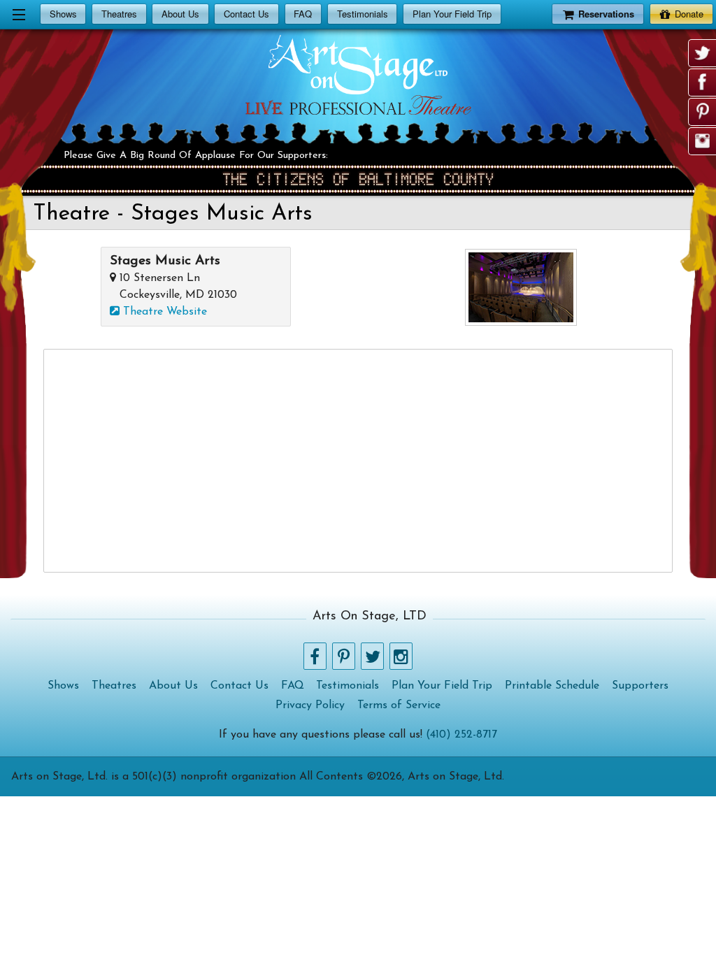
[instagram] (703, 141)
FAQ (303, 13)
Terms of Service (399, 705)
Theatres (119, 13)
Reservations (606, 13)
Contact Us (246, 13)
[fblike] (703, 82)
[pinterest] (703, 111)
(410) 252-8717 (461, 734)
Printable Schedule (552, 685)
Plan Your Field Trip (452, 13)
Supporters (640, 685)
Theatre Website (163, 311)
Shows (63, 13)
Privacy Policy (310, 705)
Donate (689, 13)
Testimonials (362, 13)
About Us (180, 13)
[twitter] (703, 53)
